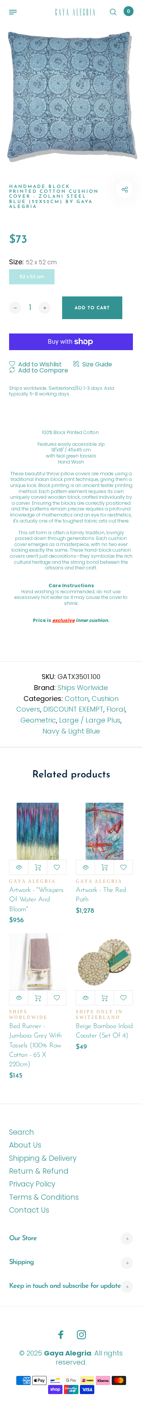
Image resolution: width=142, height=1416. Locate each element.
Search (21, 1132)
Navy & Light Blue (71, 731)
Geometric (38, 720)
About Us (25, 1145)
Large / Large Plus (89, 720)
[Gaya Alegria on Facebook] (61, 1334)
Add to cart (37, 867)
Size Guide (97, 364)
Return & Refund (39, 1171)
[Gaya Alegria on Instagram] (81, 1334)
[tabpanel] (71, 95)
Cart (128, 11)
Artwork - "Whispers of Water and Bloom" (36, 900)
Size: (33, 262)
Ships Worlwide (83, 687)
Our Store (23, 1238)
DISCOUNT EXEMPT (73, 709)
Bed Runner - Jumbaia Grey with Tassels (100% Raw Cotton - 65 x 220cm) (35, 1045)
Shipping (21, 1262)
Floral (115, 709)
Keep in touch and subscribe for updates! (67, 1286)
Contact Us (29, 1210)
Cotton (77, 698)
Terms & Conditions (44, 1197)
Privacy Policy (32, 1184)
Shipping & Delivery (42, 1158)
